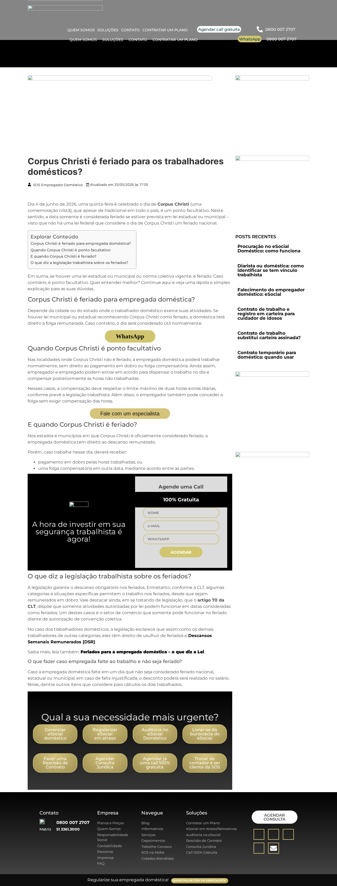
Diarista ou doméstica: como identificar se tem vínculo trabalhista (270, 270)
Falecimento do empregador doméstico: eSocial (271, 292)
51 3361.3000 (68, 829)
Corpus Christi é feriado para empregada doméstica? (81, 243)
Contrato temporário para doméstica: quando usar (266, 355)
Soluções (112, 39)
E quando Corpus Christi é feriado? (63, 256)
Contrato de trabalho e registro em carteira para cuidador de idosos (266, 314)
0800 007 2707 (281, 39)
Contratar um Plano (175, 39)
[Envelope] (273, 848)
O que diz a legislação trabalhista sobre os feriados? (79, 262)
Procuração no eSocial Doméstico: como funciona (268, 248)
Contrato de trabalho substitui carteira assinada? (269, 335)
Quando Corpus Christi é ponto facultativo (71, 250)
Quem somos (83, 39)
